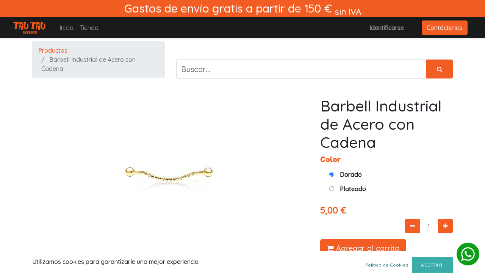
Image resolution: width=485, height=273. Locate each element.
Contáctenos (445, 27)
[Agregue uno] (445, 226)
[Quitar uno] (412, 226)
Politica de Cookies (386, 265)
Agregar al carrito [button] (367, 248)
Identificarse (386, 27)
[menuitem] (66, 27)
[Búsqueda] (439, 69)
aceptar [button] (432, 265)
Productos (52, 50)
